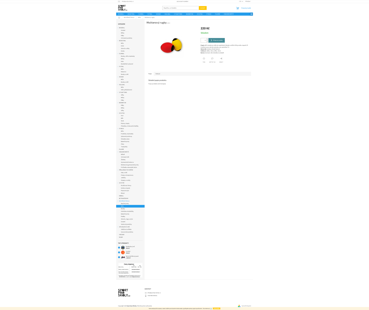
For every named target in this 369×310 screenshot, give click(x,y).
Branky (123, 209)
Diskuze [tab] (158, 74)
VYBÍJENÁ (121, 235)
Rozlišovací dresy (126, 186)
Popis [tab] (150, 74)
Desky (123, 51)
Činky (122, 144)
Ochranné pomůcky (126, 38)
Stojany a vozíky (125, 180)
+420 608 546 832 (152, 296)
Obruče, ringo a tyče (127, 219)
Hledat (202, 8)
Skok (122, 121)
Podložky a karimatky (127, 134)
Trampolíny (124, 147)
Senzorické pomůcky (127, 232)
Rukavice (123, 72)
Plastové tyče (125, 191)
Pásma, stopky (125, 123)
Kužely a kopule (125, 188)
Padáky (123, 216)
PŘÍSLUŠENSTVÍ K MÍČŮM (126, 170)
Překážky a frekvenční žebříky (129, 126)
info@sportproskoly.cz (154, 293)
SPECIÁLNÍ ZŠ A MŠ (124, 227)
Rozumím (216, 308)
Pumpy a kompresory (127, 175)
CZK (240, 1)
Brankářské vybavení (127, 64)
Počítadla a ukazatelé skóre (129, 167)
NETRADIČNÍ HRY (123, 198)
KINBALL (121, 196)
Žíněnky (123, 160)
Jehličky (123, 178)
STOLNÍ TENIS (123, 92)
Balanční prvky (125, 142)
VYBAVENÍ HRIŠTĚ (124, 152)
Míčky (122, 33)
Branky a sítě (124, 74)
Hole (122, 61)
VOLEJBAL (122, 85)
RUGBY (121, 237)
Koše (122, 46)
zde (211, 308)
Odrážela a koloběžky (127, 211)
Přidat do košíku (218, 40)
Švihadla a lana (125, 139)
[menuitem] (121, 14)
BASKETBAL (122, 41)
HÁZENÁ (121, 77)
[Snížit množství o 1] (207, 41)
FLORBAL (121, 54)
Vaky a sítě (124, 173)
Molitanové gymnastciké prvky (130, 165)
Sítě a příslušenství (126, 90)
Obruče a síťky (125, 48)
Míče (122, 43)
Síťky (122, 95)
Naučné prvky (125, 204)
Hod (122, 116)
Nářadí (123, 154)
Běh (122, 118)
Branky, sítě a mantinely (128, 56)
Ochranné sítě (125, 157)
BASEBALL (122, 28)
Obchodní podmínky (182, 1)
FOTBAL (121, 67)
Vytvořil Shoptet (246, 306)
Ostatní (123, 30)
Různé (123, 193)
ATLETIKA (122, 113)
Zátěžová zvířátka (126, 229)
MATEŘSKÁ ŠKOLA (124, 201)
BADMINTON (122, 103)
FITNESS (121, 129)
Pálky (122, 36)
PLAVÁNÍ (121, 149)
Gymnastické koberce (127, 162)
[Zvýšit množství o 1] (207, 39)
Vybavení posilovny (126, 136)
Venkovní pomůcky (126, 224)
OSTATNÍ (121, 183)
